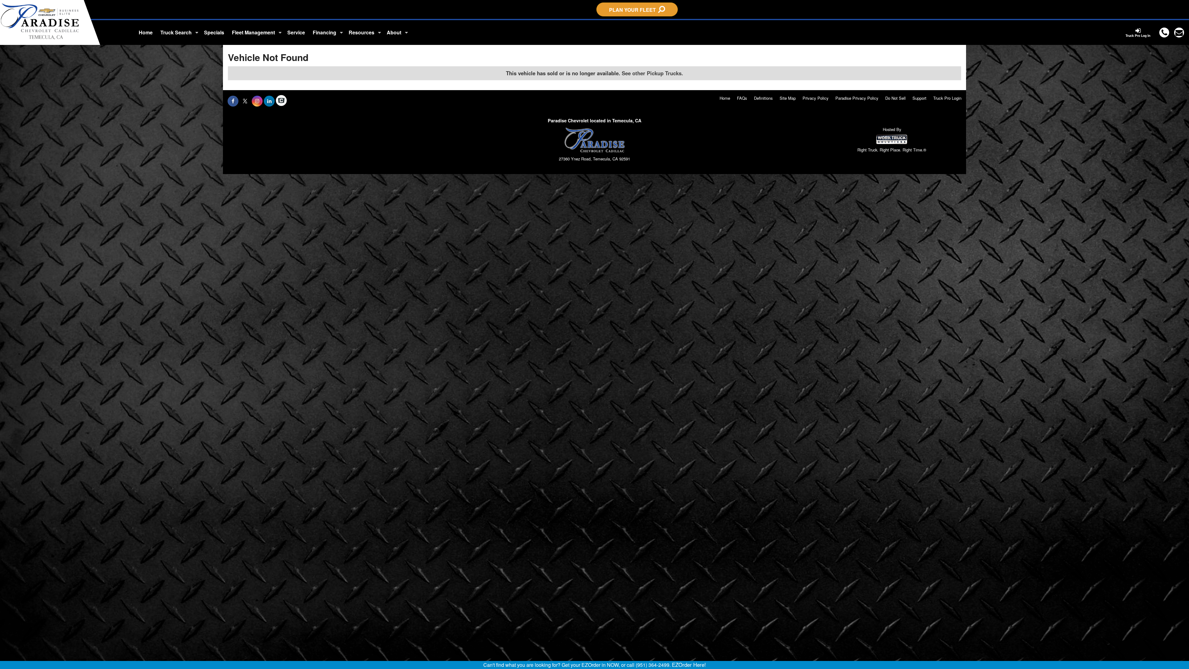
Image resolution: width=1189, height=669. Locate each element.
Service (296, 32)
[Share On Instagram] (257, 101)
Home (146, 32)
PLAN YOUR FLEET (633, 9)
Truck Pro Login (947, 98)
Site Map (788, 98)
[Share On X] (245, 101)
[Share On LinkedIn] (269, 101)
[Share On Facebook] (233, 101)
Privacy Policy (816, 98)
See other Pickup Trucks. (652, 73)
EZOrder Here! (689, 664)
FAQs (742, 98)
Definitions (763, 98)
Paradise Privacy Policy (856, 98)
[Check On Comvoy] (281, 101)
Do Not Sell (895, 98)
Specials (214, 32)
